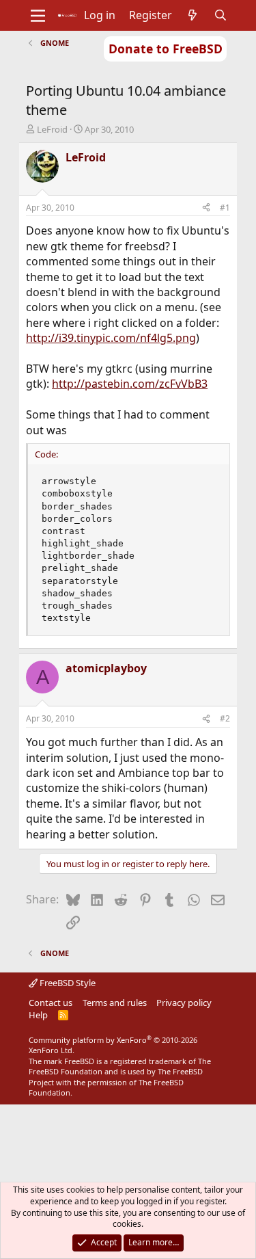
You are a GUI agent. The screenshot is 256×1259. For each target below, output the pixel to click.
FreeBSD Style (67, 983)
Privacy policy (184, 1002)
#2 (225, 718)
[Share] (206, 208)
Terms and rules (115, 1002)
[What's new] (193, 15)
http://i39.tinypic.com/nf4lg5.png (111, 337)
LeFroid (52, 129)
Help (38, 1015)
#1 (225, 207)
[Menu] (38, 15)
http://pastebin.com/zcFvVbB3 (130, 383)
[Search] (220, 15)
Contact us (50, 1002)
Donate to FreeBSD (166, 48)
